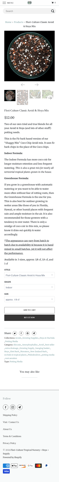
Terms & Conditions (12, 436)
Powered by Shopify (12, 457)
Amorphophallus (30, 345)
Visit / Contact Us (11, 422)
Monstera (25, 351)
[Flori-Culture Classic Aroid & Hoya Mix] (29, 56)
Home (8, 22)
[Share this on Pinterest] (27, 333)
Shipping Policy (10, 415)
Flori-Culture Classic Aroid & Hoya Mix (26, 110)
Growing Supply (27, 348)
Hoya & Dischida (47, 338)
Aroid (41, 345)
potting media (48, 355)
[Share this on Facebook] (20, 333)
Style (7, 270)
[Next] (36, 84)
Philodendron (34, 355)
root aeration (11, 358)
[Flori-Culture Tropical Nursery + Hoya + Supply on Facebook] (6, 407)
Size (6, 294)
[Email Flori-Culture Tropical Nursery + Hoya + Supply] (20, 407)
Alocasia (17, 345)
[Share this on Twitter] (14, 333)
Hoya (6, 351)
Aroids (18, 338)
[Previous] (22, 84)
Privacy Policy (9, 443)
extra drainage (12, 348)
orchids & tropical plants (15, 355)
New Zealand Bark (38, 351)
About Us (7, 429)
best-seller (49, 345)
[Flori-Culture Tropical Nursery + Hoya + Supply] (29, 3)
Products (18, 22)
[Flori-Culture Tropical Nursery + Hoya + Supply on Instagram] (13, 407)
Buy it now (29, 318)
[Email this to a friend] (33, 333)
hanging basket (43, 348)
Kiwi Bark (14, 351)
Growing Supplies (30, 338)
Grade (7, 282)
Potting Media (11, 341)
